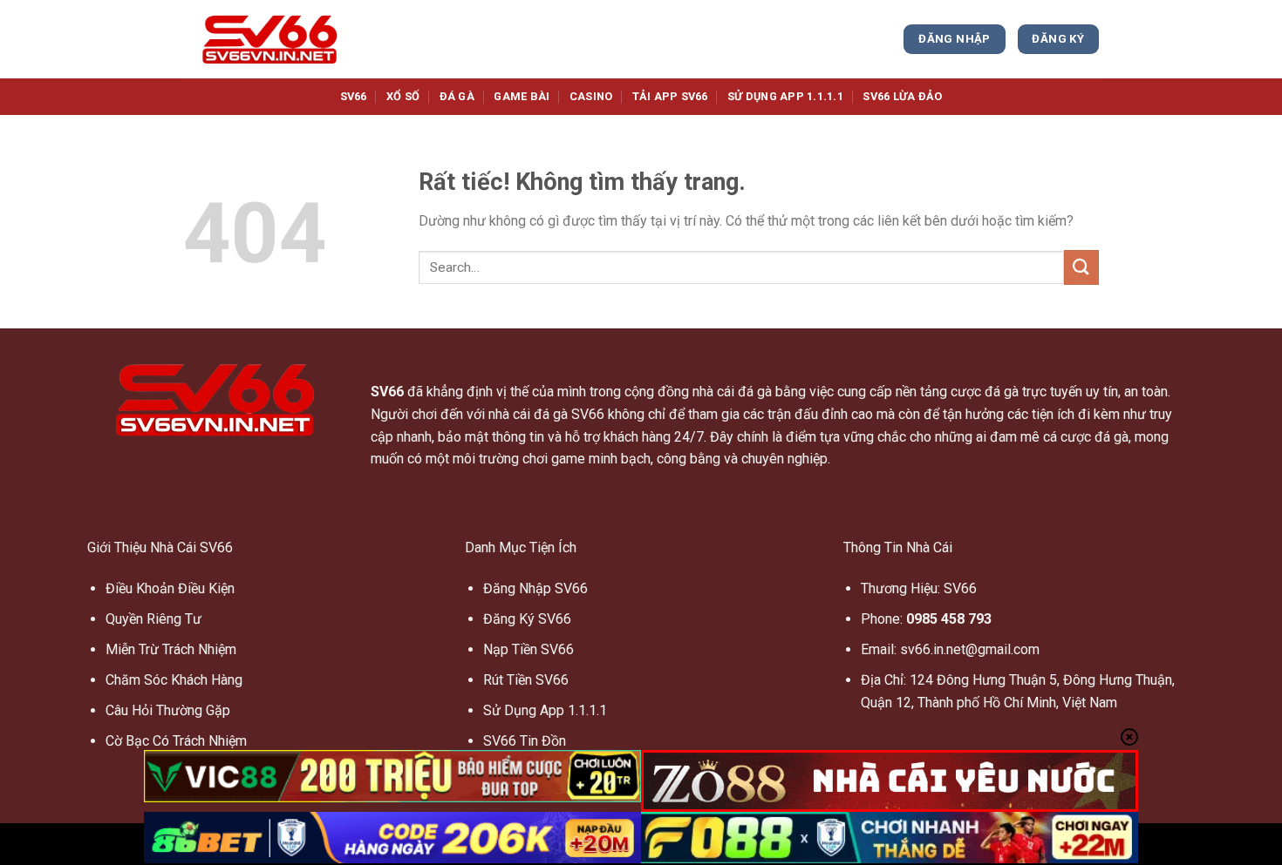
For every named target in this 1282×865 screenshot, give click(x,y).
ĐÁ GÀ (457, 96)
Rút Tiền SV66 (526, 680)
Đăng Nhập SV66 (535, 588)
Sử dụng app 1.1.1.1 (785, 96)
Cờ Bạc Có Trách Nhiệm (176, 741)
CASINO (591, 96)
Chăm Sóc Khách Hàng (174, 680)
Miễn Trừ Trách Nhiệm (171, 649)
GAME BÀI (521, 96)
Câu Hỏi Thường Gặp (168, 710)
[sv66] (270, 39)
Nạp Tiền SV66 (528, 649)
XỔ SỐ (402, 96)
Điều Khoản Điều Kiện (170, 588)
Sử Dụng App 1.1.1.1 (545, 710)
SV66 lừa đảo (902, 96)
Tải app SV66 (670, 96)
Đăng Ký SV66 (527, 619)
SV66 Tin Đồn (524, 741)
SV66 (353, 96)
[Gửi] (1081, 267)
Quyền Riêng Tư (153, 619)
